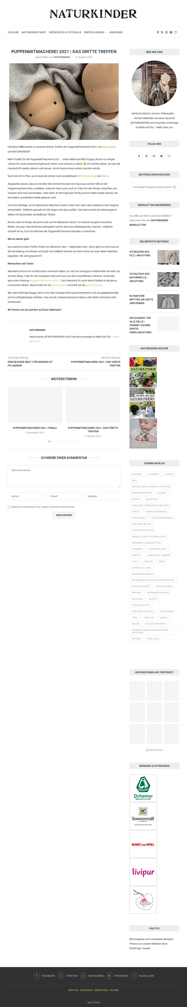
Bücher (136, 499)
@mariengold (59, 285)
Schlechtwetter (141, 605)
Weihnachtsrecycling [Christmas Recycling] (150, 631)
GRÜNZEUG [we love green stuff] (149, 537)
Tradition (148, 617)
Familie (135, 512)
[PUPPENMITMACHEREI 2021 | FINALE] (35, 405)
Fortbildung (138, 518)
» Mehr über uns (164, 127)
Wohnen (136, 639)
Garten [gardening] (162, 518)
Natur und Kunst (141, 586)
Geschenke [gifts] (141, 524)
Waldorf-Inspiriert (156, 624)
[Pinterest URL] (137, 690)
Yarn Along (153, 639)
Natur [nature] (164, 586)
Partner (136, 593)
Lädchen (148, 561)
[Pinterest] (171, 32)
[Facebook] (158, 32)
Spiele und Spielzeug (143, 611)
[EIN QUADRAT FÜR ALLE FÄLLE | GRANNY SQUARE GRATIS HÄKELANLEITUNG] (168, 323)
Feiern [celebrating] (156, 512)
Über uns (73, 990)
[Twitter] (162, 32)
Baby (134, 480)
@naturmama (94, 285)
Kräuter (136, 555)
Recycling (137, 599)
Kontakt (114, 990)
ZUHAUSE (13, 32)
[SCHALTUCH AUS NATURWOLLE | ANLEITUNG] (168, 279)
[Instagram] (166, 32)
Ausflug (169, 474)
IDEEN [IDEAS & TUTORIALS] (65, 32)
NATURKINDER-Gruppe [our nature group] (153, 580)
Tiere (134, 617)
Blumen (162, 493)
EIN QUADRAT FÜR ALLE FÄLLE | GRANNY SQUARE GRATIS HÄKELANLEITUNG (140, 325)
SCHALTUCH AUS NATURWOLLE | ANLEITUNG (139, 277)
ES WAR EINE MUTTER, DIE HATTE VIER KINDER (141, 299)
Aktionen (137, 474)
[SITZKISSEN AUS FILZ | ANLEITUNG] (168, 257)
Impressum (86, 990)
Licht (135, 561)
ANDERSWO (116, 32)
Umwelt (164, 617)
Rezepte (153, 599)
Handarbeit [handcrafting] (146, 543)
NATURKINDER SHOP (34, 32)
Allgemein (153, 474)
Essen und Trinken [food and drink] (150, 505)
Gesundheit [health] (142, 530)
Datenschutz (101, 990)
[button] (12, 414)
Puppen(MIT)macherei (158, 593)
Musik (162, 561)
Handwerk (137, 549)
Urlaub (135, 624)
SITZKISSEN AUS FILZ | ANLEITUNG (139, 253)
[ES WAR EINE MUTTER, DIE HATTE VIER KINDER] (168, 301)
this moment (167, 611)
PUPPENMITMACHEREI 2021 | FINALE (35, 427)
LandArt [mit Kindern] (158, 555)
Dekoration (152, 499)
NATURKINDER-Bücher (142, 574)
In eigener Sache (158, 549)
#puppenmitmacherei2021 (45, 280)
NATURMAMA (62, 57)
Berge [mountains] (142, 493)
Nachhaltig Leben (141, 568)
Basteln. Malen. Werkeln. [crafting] (151, 487)
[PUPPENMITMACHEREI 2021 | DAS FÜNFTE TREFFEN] (93, 405)
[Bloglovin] (175, 32)
